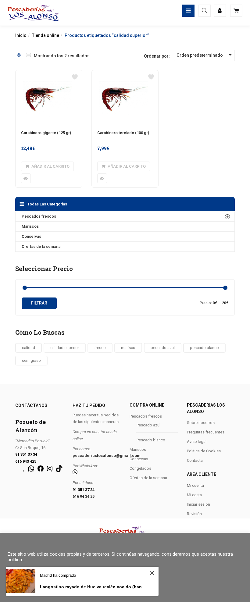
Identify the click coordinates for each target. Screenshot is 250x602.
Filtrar (39, 303)
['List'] (28, 55)
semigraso (31, 360)
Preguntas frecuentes (205, 432)
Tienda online (45, 35)
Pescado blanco (151, 440)
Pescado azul (148, 425)
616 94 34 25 (84, 496)
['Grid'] (19, 55)
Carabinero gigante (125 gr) (46, 132)
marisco (128, 347)
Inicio (21, 35)
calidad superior (64, 347)
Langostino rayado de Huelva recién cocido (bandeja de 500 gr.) (94, 586)
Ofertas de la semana (41, 246)
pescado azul (163, 347)
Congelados (140, 468)
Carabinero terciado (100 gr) (123, 132)
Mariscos (30, 226)
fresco (100, 347)
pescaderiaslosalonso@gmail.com (107, 455)
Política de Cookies (204, 451)
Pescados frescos (39, 216)
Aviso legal (196, 441)
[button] (47, 166)
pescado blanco (204, 347)
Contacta (195, 460)
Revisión (194, 513)
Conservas (31, 236)
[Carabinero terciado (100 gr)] (125, 73)
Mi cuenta (195, 485)
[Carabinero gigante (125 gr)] (49, 73)
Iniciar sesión (198, 504)
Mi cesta (194, 495)
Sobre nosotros (201, 422)
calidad (28, 347)
